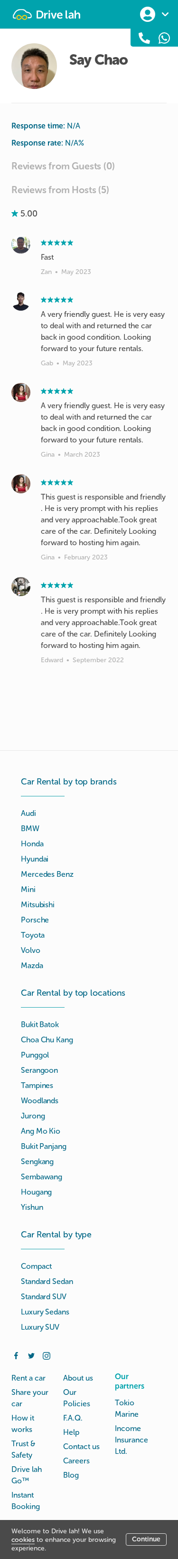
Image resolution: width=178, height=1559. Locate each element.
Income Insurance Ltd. (131, 1440)
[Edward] (20, 586)
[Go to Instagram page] (46, 1355)
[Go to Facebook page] (16, 1355)
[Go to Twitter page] (31, 1355)
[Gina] (20, 392)
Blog (71, 1475)
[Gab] (20, 301)
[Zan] (20, 244)
